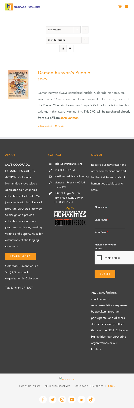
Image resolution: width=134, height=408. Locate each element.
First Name (101, 207)
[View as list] (69, 48)
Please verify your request (105, 246)
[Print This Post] (67, 380)
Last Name (101, 219)
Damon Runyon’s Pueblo (64, 73)
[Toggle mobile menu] (127, 6)
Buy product (46, 126)
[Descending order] (85, 29)
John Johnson (70, 118)
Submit (105, 273)
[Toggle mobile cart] (120, 6)
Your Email (101, 232)
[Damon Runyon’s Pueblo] (18, 84)
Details (61, 126)
